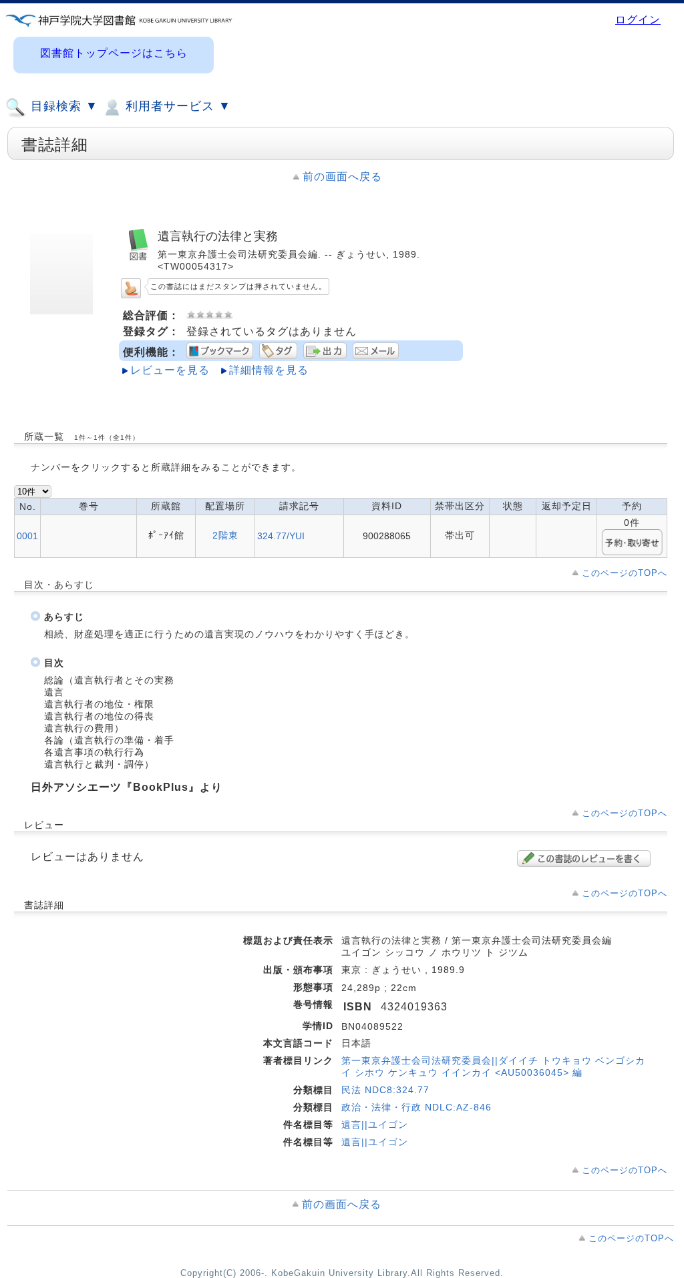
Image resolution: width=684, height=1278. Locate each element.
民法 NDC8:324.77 (385, 1089)
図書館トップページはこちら (114, 53)
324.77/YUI (281, 536)
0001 (27, 536)
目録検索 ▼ (62, 106)
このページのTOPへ (624, 573)
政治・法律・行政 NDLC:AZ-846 (416, 1107)
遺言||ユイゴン (374, 1124)
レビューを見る (170, 370)
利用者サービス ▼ (176, 106)
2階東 (225, 535)
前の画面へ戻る (342, 176)
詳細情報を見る (269, 370)
